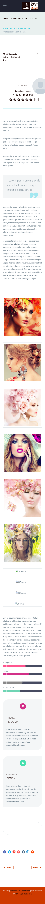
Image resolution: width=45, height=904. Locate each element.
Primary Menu (5, 6)
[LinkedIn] (23, 99)
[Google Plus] (15, 99)
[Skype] (31, 99)
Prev (9, 867)
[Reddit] (32, 851)
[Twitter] (19, 99)
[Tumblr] (23, 851)
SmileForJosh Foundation (20, 890)
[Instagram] (27, 99)
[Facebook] (11, 99)
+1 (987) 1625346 (23, 94)
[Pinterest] (18, 851)
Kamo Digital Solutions (23, 894)
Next (35, 867)
